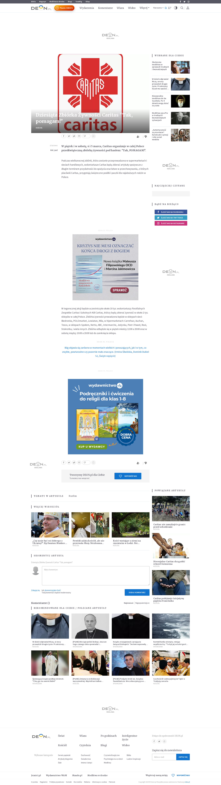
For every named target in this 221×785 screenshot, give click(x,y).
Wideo (132, 7)
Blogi (70, 2)
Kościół (39, 128)
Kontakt (69, 782)
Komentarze (105, 7)
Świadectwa (86, 759)
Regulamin (43, 782)
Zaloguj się (35, 590)
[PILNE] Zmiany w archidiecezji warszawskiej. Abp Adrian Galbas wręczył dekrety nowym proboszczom (89, 681)
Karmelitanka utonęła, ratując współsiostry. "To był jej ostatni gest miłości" (169, 644)
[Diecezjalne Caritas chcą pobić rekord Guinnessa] (171, 545)
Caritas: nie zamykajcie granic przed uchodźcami (169, 525)
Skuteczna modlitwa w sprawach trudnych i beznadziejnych (160, 65)
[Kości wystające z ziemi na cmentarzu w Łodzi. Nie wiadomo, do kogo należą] (131, 525)
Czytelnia (85, 745)
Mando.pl (77, 775)
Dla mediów (78, 782)
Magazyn (42, 2)
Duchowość (85, 755)
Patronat (112, 782)
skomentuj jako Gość (53, 590)
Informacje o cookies (99, 782)
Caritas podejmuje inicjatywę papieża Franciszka (168, 599)
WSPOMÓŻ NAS (183, 775)
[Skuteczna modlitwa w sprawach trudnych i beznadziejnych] (180, 67)
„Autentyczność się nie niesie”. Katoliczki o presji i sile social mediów (160, 135)
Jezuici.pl (36, 775)
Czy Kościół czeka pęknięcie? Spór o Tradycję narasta (169, 680)
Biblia (33, 2)
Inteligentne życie (129, 737)
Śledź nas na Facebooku (172, 212)
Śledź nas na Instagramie (172, 223)
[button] (176, 8)
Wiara (120, 7)
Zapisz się (183, 757)
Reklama (87, 782)
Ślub (60, 762)
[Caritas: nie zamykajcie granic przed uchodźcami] (171, 508)
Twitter (184, 1)
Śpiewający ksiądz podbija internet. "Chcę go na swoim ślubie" (48, 680)
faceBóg (79, 2)
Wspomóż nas (130, 476)
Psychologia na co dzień (113, 759)
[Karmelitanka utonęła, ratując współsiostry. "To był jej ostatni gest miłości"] (171, 626)
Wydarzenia (87, 7)
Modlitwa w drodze (56, 2)
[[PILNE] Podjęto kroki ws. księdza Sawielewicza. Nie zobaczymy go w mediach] (131, 663)
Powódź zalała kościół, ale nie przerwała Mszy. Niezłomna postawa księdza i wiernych (88, 543)
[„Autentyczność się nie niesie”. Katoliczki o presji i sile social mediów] (180, 135)
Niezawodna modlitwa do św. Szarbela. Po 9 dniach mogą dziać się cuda (160, 101)
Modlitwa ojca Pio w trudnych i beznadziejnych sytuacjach (160, 116)
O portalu (34, 782)
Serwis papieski (64, 755)
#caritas (73, 495)
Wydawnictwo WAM (56, 775)
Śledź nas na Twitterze (172, 217)
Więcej (143, 7)
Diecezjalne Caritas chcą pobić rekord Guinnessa (169, 562)
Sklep (88, 2)
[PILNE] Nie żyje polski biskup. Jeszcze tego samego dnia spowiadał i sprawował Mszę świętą (90, 644)
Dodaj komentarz (137, 592)
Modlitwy (107, 762)
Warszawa (157, 8)
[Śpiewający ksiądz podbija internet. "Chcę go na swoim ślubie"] (50, 663)
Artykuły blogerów (65, 759)
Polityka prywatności (56, 782)
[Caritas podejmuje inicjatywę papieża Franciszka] (171, 582)
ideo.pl (187, 782)
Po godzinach (109, 735)
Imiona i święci (86, 762)
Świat (61, 735)
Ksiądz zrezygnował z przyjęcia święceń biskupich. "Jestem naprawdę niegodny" (129, 644)
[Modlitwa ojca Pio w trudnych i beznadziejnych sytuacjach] (180, 118)
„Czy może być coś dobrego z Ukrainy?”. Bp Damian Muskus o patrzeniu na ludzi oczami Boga (49, 543)
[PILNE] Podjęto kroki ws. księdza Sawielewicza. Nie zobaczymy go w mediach (128, 681)
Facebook (180, 1)
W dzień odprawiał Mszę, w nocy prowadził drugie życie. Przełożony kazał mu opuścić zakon (160, 85)
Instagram (188, 1)
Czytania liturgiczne (112, 755)
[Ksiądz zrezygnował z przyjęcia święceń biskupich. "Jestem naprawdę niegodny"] (131, 626)
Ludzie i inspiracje (134, 759)
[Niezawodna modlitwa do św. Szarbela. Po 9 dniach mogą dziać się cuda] (180, 101)
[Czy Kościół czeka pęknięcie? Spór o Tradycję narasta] (171, 663)
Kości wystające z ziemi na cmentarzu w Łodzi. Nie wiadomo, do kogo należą (127, 543)
